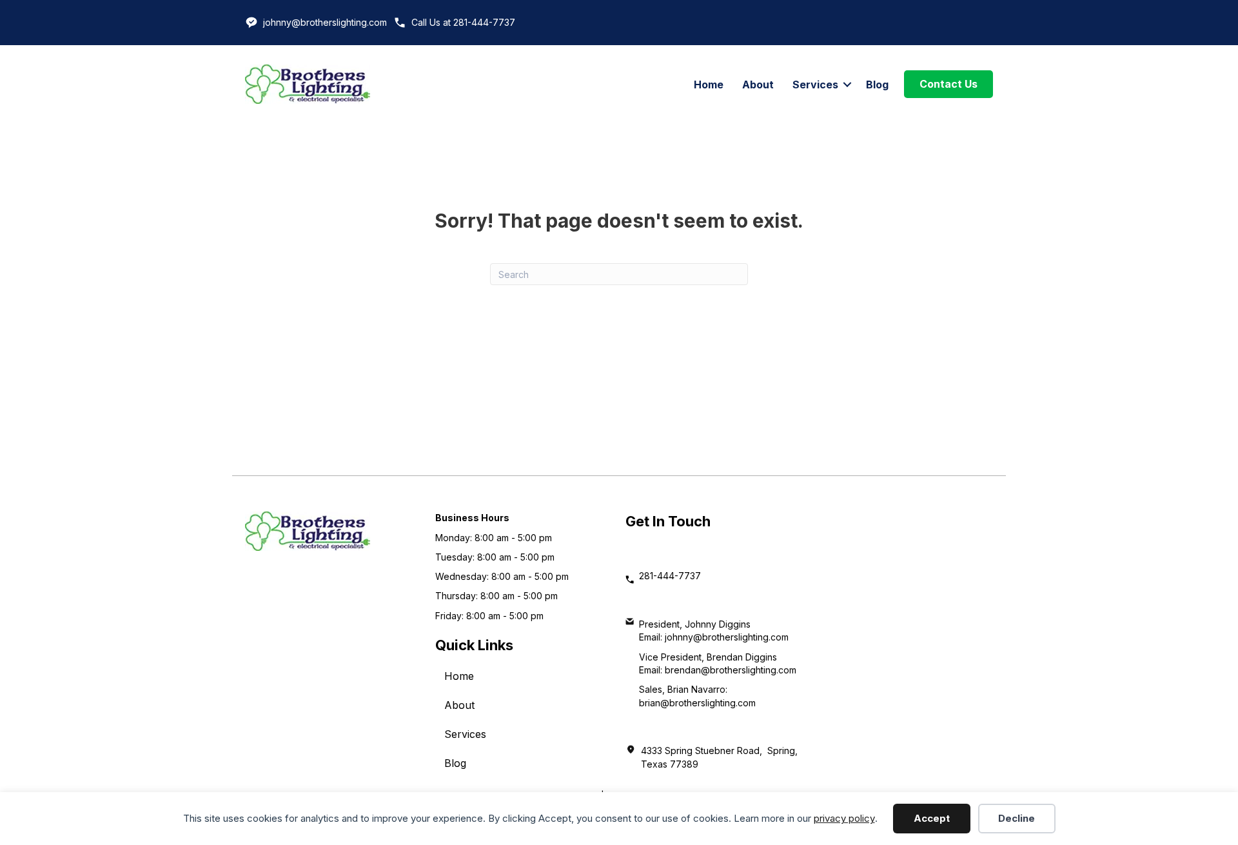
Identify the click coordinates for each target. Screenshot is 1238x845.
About (758, 84)
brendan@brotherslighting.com (730, 669)
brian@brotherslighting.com (697, 702)
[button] (847, 84)
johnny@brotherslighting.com (325, 22)
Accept (932, 818)
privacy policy (844, 818)
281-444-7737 (670, 575)
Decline (1016, 818)
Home (708, 84)
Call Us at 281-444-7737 (463, 22)
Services (815, 84)
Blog (877, 84)
